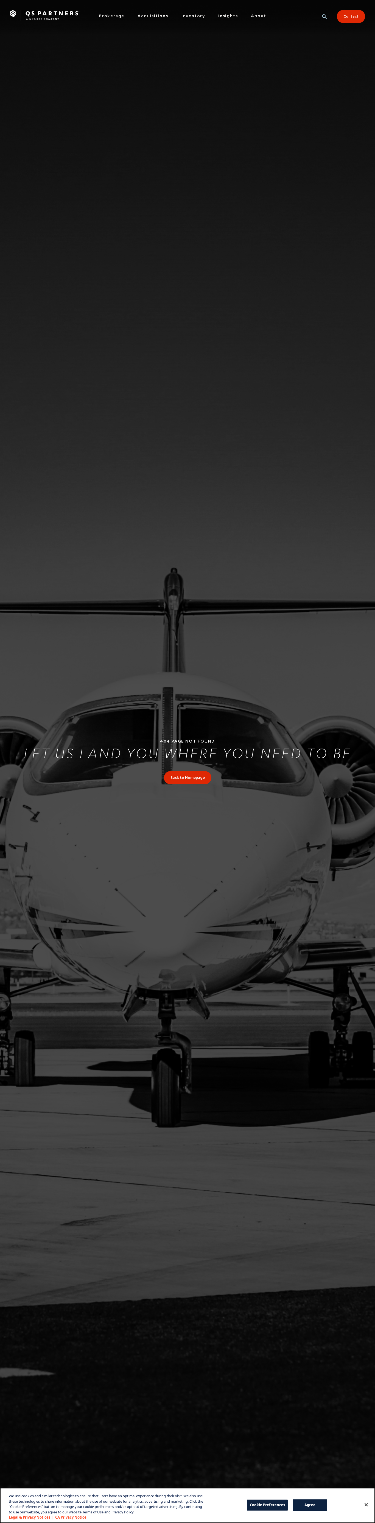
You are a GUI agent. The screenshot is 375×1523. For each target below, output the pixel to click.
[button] (324, 16)
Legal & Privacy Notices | (31, 1517)
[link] (187, 777)
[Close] (366, 1505)
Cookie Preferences (267, 1504)
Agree (309, 1504)
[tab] (112, 17)
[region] (187, 1505)
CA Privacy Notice (70, 1517)
